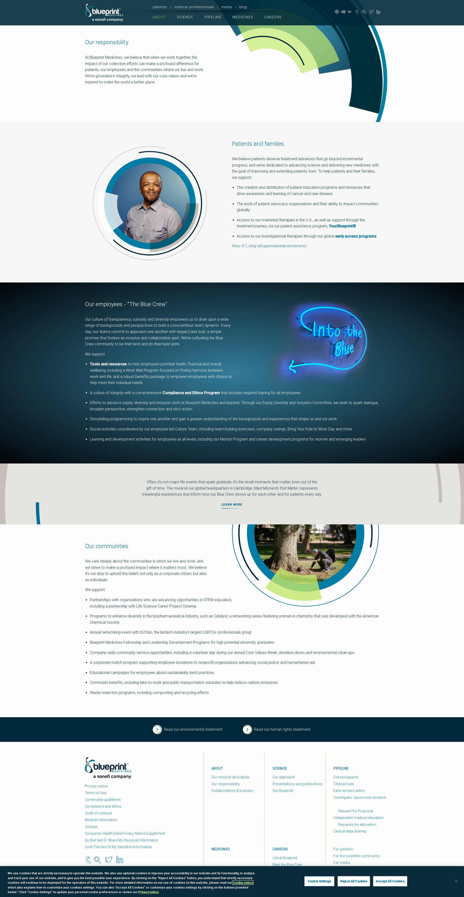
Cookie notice (243, 882)
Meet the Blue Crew (288, 865)
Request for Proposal (355, 811)
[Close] (456, 881)
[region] (232, 881)
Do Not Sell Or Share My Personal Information (122, 840)
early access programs (356, 236)
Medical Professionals (194, 7)
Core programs (346, 777)
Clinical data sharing (350, 831)
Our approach (284, 777)
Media (226, 7)
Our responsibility (225, 784)
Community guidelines (103, 800)
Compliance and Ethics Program (191, 393)
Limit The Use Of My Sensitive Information (118, 847)
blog (243, 7)
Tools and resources (108, 364)
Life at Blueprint (285, 858)
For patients (343, 849)
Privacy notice (96, 786)
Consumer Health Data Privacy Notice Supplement (125, 833)
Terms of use (95, 793)
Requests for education (357, 824)
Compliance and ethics (103, 806)
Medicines (243, 17)
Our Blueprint (283, 791)
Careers (273, 17)
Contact (91, 827)
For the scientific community (357, 856)
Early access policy (349, 791)
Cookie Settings (319, 881)
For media (342, 863)
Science (185, 17)
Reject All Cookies (353, 881)
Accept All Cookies (390, 881)
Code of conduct (98, 813)
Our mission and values (230, 777)
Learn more (232, 504)
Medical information (101, 820)
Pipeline (213, 17)
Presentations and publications (298, 784)
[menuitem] (161, 7)
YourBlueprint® (342, 226)
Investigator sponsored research (360, 797)
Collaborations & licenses (232, 791)
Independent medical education (359, 818)
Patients (160, 7)
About (159, 17)
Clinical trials (344, 784)
